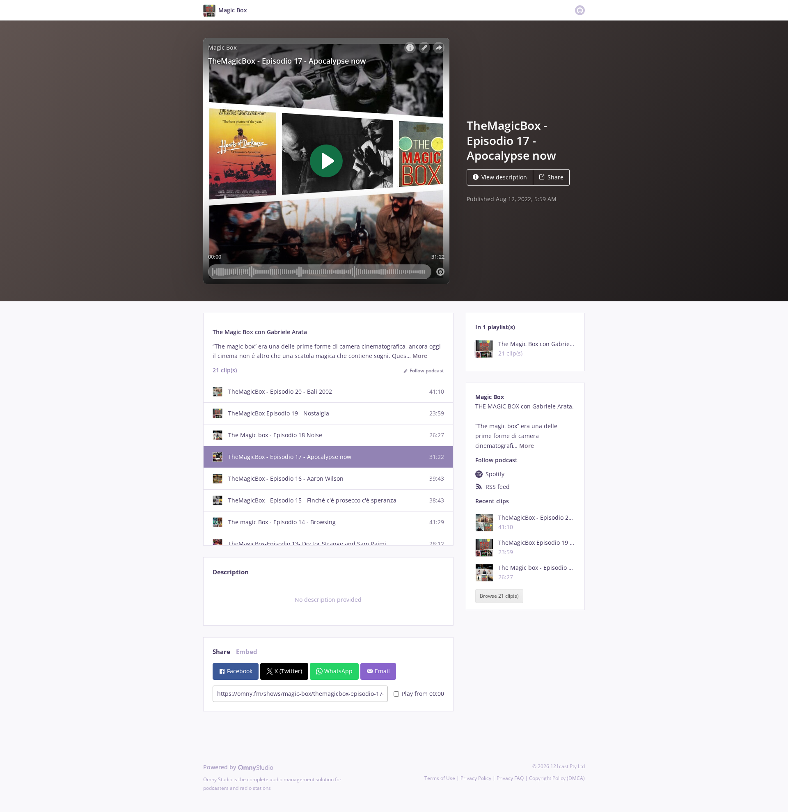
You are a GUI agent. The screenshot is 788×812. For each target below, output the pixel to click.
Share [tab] (221, 651)
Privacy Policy (475, 778)
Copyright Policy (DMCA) (557, 778)
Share (555, 177)
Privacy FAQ (510, 778)
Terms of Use (439, 778)
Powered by (220, 767)
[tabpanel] (328, 599)
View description (504, 177)
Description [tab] (231, 572)
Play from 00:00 (423, 693)
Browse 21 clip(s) (499, 595)
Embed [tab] (246, 651)
